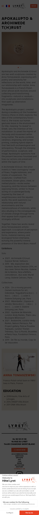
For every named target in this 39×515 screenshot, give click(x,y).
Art (19, 459)
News (19, 463)
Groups (19, 458)
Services (19, 456)
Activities (19, 465)
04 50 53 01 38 (19, 439)
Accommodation (19, 454)
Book (34, 6)
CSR (19, 461)
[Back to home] (19, 6)
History (19, 467)
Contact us (19, 469)
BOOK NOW (20, 450)
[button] (3, 6)
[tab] (18, 67)
